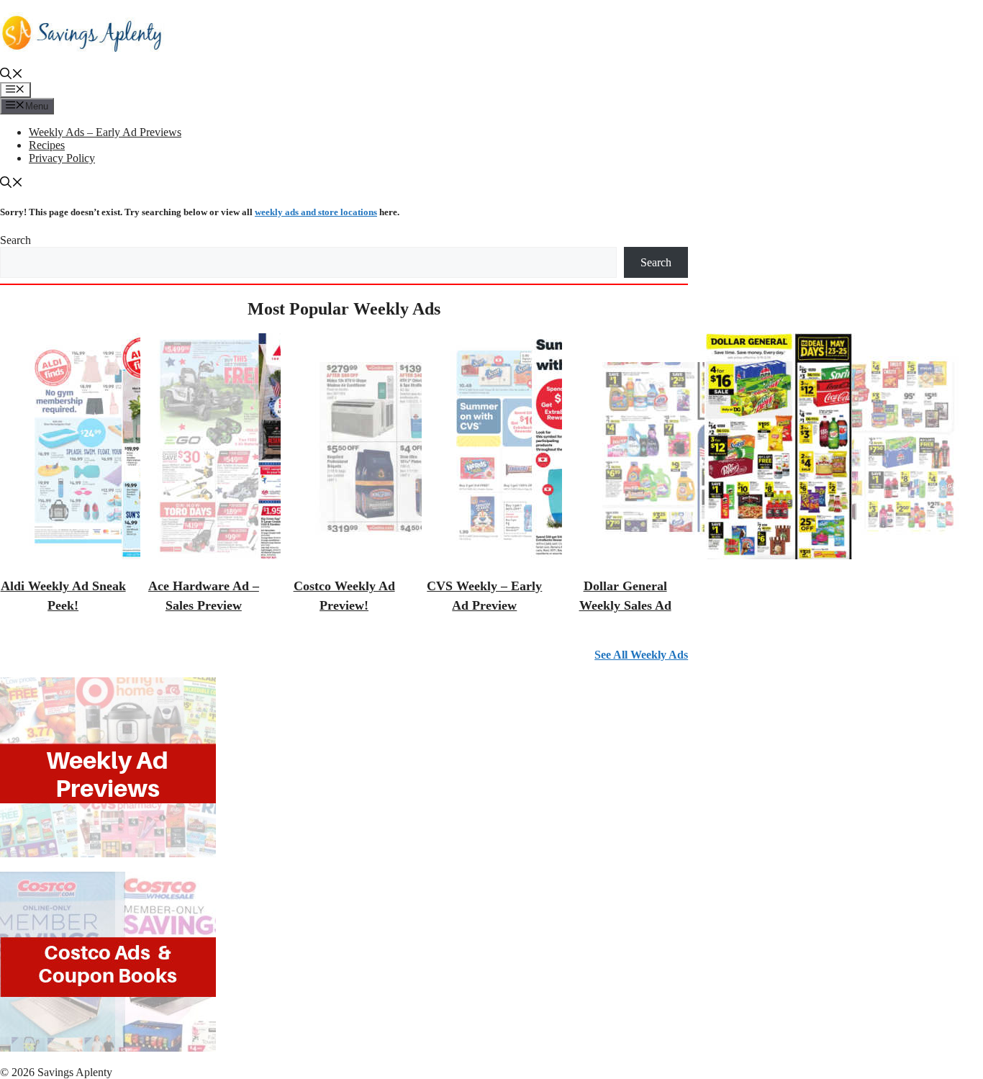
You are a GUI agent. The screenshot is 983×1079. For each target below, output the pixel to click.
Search (15, 240)
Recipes (47, 145)
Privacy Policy (62, 158)
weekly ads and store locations (316, 212)
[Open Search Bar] (11, 75)
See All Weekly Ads (641, 655)
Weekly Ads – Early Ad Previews (105, 132)
